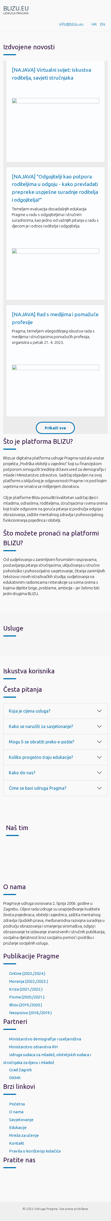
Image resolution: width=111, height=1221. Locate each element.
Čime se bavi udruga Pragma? (37, 788)
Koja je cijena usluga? (29, 711)
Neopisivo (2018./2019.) (30, 1012)
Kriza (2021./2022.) (26, 989)
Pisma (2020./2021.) (26, 997)
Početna (17, 1104)
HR (94, 24)
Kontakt (16, 1143)
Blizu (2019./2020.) (25, 1005)
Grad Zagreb (20, 1069)
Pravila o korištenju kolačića (35, 1151)
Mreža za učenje (24, 1135)
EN (102, 24)
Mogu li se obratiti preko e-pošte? (41, 741)
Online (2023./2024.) (27, 973)
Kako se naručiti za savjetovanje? (41, 726)
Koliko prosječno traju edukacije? (41, 757)
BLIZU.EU (16, 8)
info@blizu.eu (71, 24)
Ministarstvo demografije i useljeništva (45, 1039)
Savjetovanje (21, 1119)
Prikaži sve (55, 428)
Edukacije (18, 1127)
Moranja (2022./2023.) (28, 981)
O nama (16, 1111)
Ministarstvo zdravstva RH (33, 1046)
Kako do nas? (22, 772)
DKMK (15, 1077)
